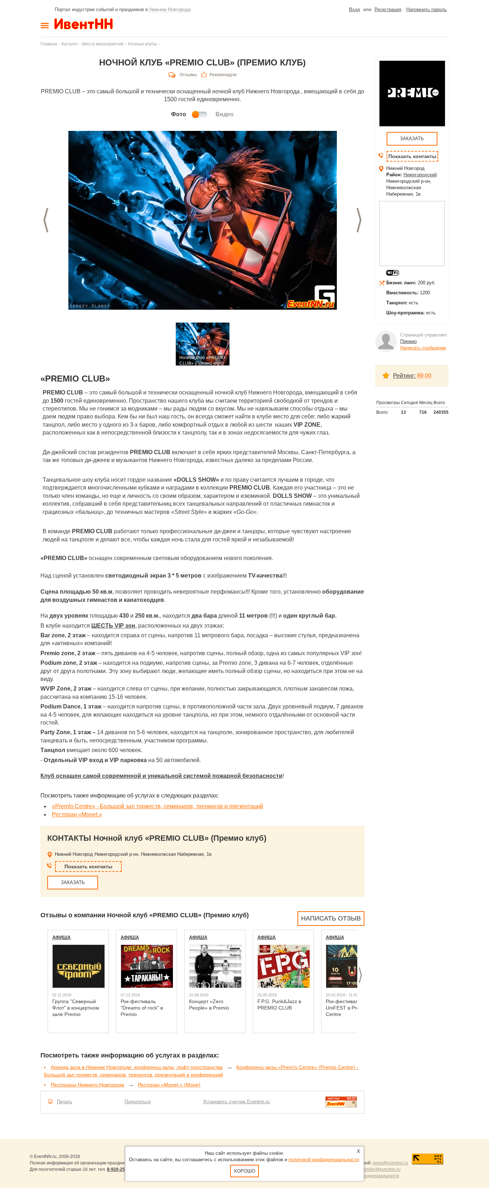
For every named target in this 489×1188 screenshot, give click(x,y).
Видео (225, 114)
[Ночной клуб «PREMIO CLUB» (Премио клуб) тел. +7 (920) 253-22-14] (202, 220)
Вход (354, 9)
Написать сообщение (423, 347)
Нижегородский (420, 174)
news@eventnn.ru (390, 1162)
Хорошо (244, 1171)
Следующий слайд (359, 220)
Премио (408, 341)
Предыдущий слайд (45, 220)
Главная (48, 43)
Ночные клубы (142, 43)
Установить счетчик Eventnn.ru (236, 1101)
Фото (178, 114)
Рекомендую (223, 74)
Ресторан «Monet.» (77, 814)
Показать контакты (88, 866)
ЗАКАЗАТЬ (73, 882)
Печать (64, 1101)
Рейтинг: (404, 376)
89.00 (424, 376)
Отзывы (188, 74)
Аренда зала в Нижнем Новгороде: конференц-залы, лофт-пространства (137, 1067)
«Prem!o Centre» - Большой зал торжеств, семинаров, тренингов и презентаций (157, 806)
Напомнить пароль (426, 9)
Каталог (70, 43)
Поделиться (138, 1101)
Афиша (61, 937)
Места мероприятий (103, 43)
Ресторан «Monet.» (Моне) (169, 1085)
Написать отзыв (331, 918)
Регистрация (387, 9)
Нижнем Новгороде (170, 9)
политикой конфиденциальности (324, 1159)
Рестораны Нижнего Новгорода (87, 1085)
